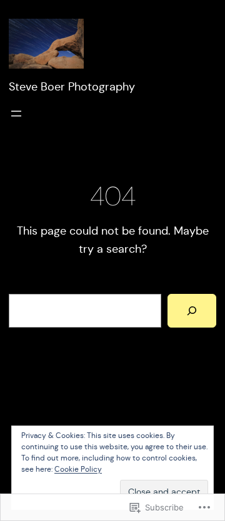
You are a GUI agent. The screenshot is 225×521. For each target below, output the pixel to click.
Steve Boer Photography (72, 87)
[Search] (192, 311)
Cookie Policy (78, 469)
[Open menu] (16, 113)
